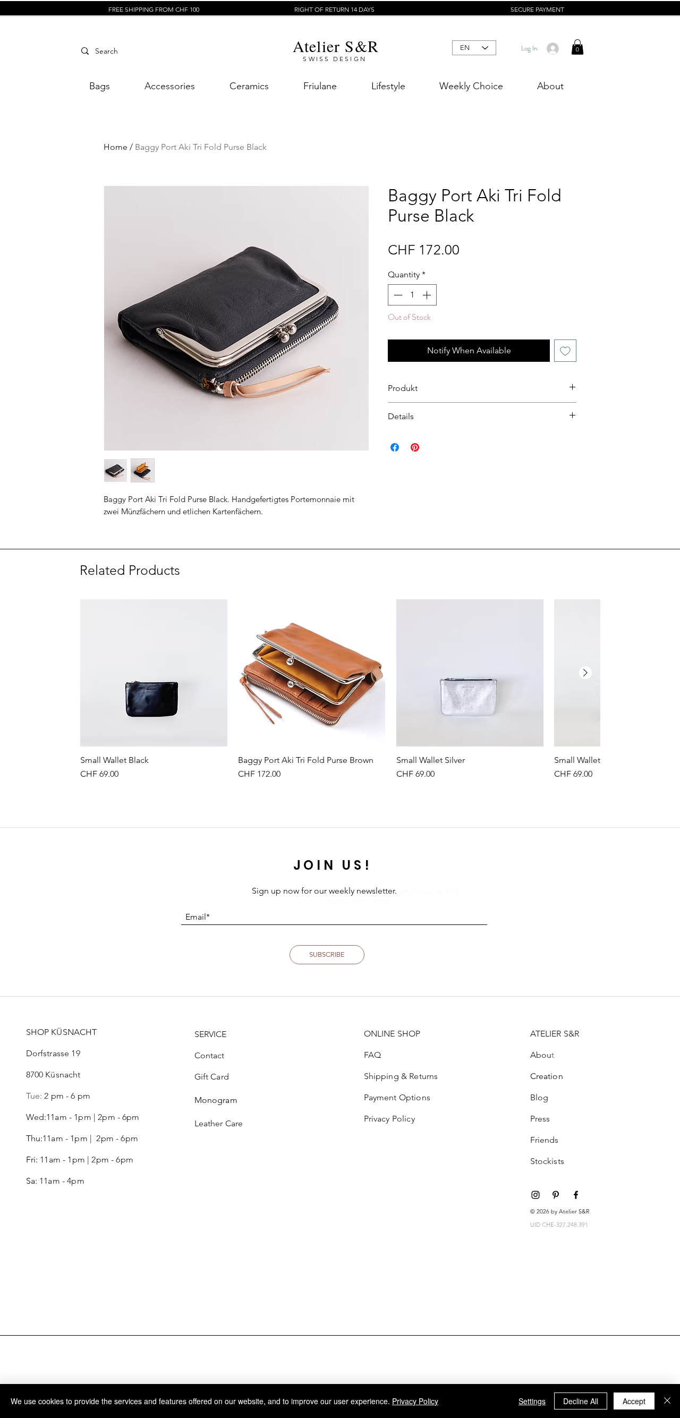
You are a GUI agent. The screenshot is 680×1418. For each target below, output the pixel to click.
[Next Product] (585, 672)
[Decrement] (396, 295)
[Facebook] (576, 1195)
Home (116, 147)
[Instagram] (535, 1195)
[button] (577, 47)
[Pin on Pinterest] (415, 447)
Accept (634, 1401)
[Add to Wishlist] (565, 350)
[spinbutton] (412, 295)
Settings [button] (532, 1401)
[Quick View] (153, 672)
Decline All (580, 1401)
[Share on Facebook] (394, 447)
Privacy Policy (415, 1401)
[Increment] (427, 295)
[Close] (667, 1400)
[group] (340, 690)
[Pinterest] (555, 1195)
